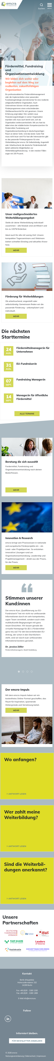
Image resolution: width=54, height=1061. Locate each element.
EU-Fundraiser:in (26, 363)
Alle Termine (27, 413)
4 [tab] (32, 671)
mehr (16, 710)
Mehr (16, 250)
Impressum (41, 1056)
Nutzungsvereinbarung (15, 1056)
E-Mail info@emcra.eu (27, 998)
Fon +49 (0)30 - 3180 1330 (27, 990)
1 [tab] (19, 671)
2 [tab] (23, 671)
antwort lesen (17, 794)
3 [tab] (27, 671)
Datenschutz (30, 1056)
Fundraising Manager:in (30, 379)
